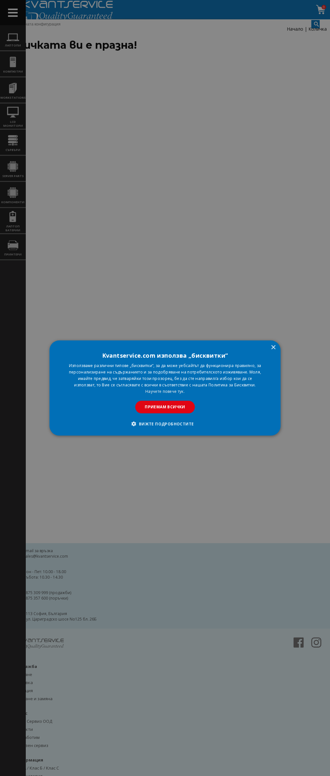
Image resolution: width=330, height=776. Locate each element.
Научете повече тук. (165, 391)
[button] (165, 423)
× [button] (273, 347)
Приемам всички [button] (165, 407)
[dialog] (165, 388)
